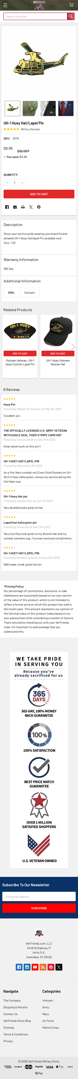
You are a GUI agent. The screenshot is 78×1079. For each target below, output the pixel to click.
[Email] (15, 207)
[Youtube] (35, 967)
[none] (39, 63)
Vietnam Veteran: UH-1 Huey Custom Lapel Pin (20, 362)
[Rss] (43, 967)
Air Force (48, 1020)
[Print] (23, 207)
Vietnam (47, 1000)
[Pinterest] (38, 207)
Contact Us (10, 1014)
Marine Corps (50, 1027)
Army (45, 1007)
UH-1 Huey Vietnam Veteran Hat (58, 362)
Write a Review (30, 129)
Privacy (8, 1041)
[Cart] (72, 5)
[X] (30, 207)
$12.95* (23, 151)
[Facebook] (7, 207)
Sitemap (8, 1027)
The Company (12, 1000)
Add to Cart (20, 353)
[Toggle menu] (5, 5)
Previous (5, 347)
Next (73, 347)
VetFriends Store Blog (17, 1020)
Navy (45, 1014)
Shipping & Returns (15, 1007)
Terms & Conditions (15, 1034)
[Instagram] (27, 967)
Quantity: (11, 174)
